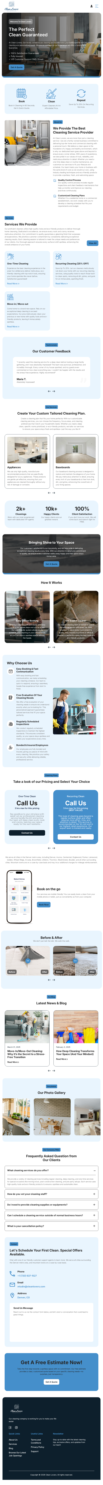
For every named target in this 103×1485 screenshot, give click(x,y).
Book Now (44, 904)
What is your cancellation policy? (25, 1226)
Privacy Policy (37, 1447)
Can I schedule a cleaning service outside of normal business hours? (45, 1215)
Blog (11, 1448)
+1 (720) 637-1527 (27, 1275)
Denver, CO (23, 1297)
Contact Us (27, 833)
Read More (12, 283)
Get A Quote (16, 67)
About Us (13, 1439)
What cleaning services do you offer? (28, 1170)
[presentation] (49, 391)
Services (13, 1444)
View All (92, 243)
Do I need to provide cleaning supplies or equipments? (37, 1204)
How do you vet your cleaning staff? (27, 1194)
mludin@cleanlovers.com (31, 1286)
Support (34, 1451)
